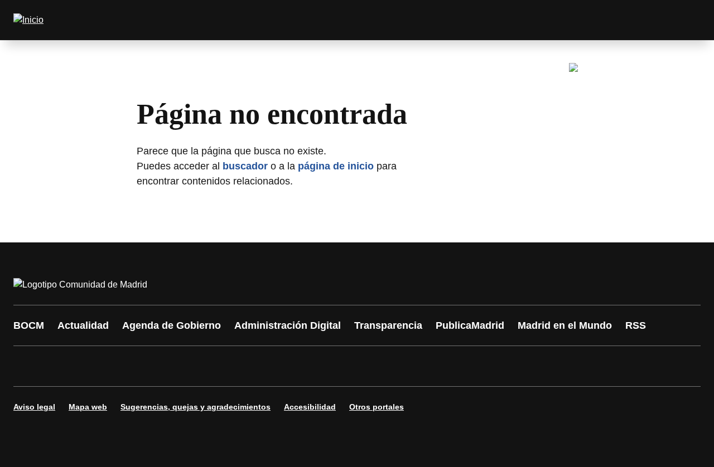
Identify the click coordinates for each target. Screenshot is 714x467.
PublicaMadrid (470, 325)
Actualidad (83, 325)
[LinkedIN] (162, 366)
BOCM (28, 325)
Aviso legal (34, 406)
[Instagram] (62, 366)
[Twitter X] (96, 366)
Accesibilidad (310, 406)
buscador (245, 166)
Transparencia (388, 325)
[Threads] (330, 366)
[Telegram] (296, 366)
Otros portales (376, 406)
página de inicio (336, 166)
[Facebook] (29, 366)
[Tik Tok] (229, 366)
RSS (635, 325)
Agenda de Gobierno (171, 325)
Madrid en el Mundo (565, 325)
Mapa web (88, 406)
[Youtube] (129, 366)
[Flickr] (263, 366)
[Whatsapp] (196, 366)
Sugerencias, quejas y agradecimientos (195, 406)
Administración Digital (287, 325)
